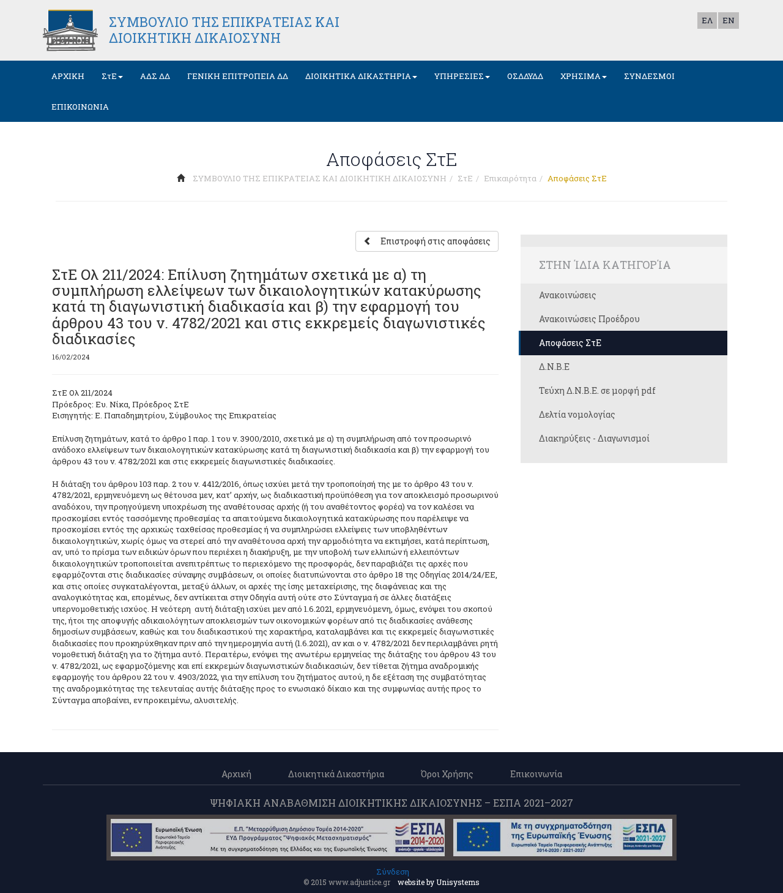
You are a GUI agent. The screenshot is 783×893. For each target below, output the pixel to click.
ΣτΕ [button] (109, 75)
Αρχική (236, 774)
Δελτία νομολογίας (577, 414)
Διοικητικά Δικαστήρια (336, 774)
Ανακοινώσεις (567, 295)
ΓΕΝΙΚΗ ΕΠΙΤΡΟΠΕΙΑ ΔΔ (237, 75)
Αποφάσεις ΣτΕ (570, 343)
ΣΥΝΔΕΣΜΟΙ (649, 75)
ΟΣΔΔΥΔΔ (525, 75)
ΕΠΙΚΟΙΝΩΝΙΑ (80, 106)
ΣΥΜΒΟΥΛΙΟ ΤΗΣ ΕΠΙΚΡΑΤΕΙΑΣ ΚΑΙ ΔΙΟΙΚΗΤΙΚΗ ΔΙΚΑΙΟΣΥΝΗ (320, 178)
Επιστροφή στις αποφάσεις (435, 241)
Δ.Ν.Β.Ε (554, 366)
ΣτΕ (465, 178)
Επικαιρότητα (510, 178)
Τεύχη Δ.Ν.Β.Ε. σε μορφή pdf (597, 390)
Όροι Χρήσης (447, 774)
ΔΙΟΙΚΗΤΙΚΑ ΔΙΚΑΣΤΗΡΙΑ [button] (358, 75)
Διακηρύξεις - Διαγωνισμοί (594, 438)
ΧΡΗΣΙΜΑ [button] (580, 75)
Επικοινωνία (536, 774)
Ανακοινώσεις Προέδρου (589, 319)
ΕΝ (728, 20)
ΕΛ (707, 20)
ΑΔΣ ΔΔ (155, 75)
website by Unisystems (439, 882)
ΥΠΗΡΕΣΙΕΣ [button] (459, 75)
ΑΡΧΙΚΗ (67, 75)
